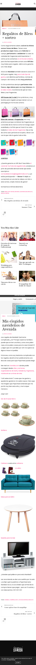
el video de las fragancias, (16, 130)
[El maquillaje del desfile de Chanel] (27, 276)
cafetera (19, 463)
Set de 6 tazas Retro (8, 399)
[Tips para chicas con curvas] (9, 275)
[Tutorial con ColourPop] (27, 236)
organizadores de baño (9, 371)
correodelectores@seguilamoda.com (14, 174)
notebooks (5, 373)
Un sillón (18, 468)
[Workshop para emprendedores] (9, 257)
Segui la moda (8, 42)
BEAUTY (4, 28)
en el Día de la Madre (25, 59)
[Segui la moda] (18, 3)
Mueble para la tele (8, 538)
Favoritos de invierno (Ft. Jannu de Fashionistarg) (8, 245)
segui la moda (5, 193)
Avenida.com (14, 366)
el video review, (6, 90)
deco (16, 599)
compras (12, 599)
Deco (3, 316)
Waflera (4, 430)
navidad (17, 191)
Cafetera (4, 463)
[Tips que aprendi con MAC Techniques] (27, 255)
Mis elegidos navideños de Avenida (13, 325)
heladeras (22, 371)
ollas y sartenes (19, 368)
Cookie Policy (11, 660)
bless (6, 191)
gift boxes (11, 191)
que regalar (23, 191)
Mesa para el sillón (7, 497)
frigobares (30, 371)
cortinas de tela (16, 373)
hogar (21, 599)
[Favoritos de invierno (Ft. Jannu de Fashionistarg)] (9, 236)
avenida (7, 599)
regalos (30, 191)
